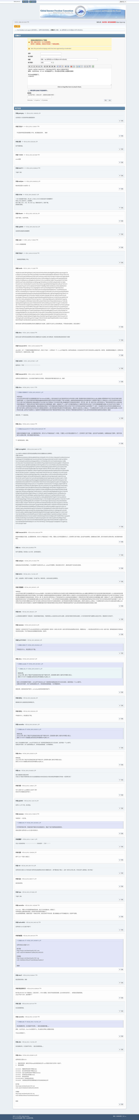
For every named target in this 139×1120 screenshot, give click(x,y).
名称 (29, 53)
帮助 (114, 1116)
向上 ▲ (124, 1116)
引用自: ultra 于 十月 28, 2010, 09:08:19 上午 (29, 940)
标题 (29, 59)
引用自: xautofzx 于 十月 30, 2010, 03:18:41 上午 (30, 664)
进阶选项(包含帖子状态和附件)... (39, 90)
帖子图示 (30, 62)
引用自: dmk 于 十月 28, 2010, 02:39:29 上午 (29, 823)
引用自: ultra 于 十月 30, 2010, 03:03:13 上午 (30, 669)
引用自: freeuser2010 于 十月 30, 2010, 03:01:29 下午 (31, 429)
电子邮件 (30, 56)
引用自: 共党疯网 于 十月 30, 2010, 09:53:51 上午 (30, 392)
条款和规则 (119, 1116)
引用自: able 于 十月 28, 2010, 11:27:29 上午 (29, 1022)
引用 (122, 121)
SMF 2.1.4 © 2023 (17, 1116)
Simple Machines (25, 1116)
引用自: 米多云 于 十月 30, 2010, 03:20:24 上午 (30, 645)
